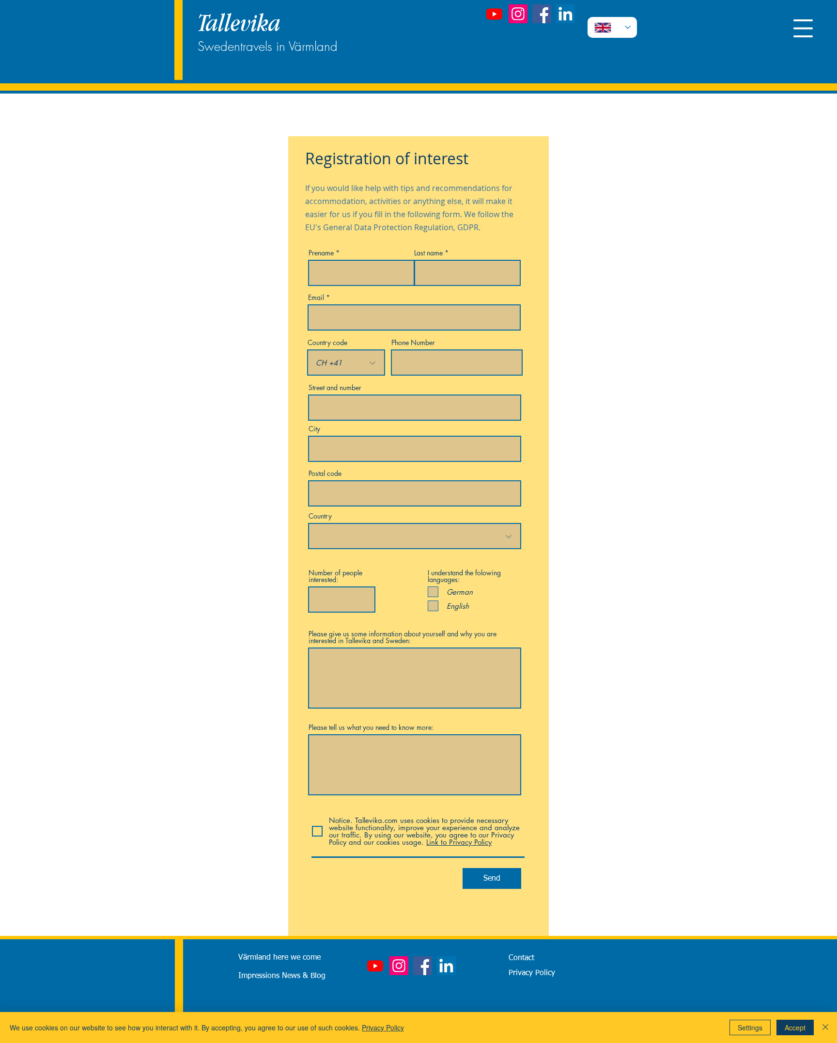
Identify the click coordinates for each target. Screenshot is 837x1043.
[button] (803, 28)
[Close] (825, 1027)
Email (316, 297)
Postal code (325, 473)
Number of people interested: (335, 576)
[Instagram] (518, 13)
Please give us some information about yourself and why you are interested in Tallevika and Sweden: (402, 637)
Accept (795, 1027)
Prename (321, 253)
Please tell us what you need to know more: (371, 727)
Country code (327, 342)
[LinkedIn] (565, 13)
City (314, 429)
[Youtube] (494, 13)
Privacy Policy (383, 1027)
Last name (428, 253)
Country (320, 516)
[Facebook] (541, 13)
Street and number (335, 387)
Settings (750, 1027)
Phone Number (413, 342)
